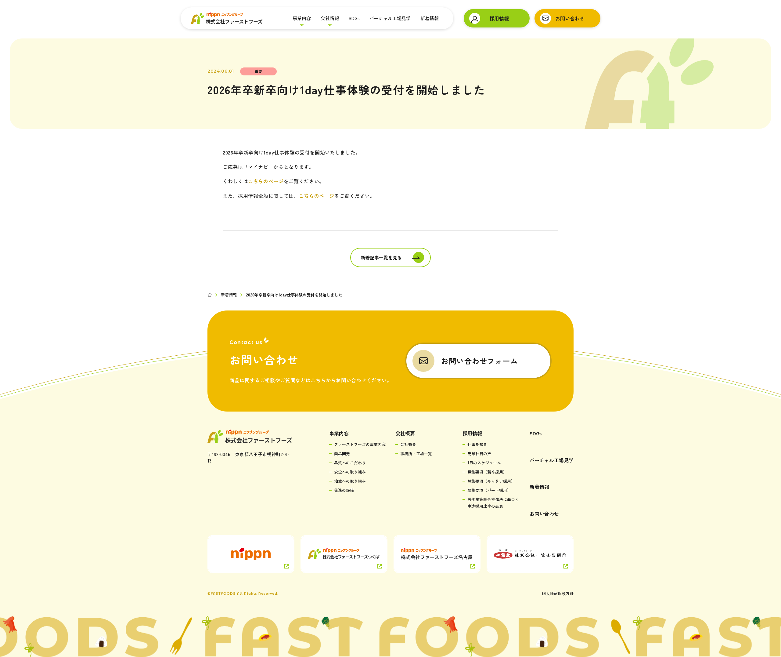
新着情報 (429, 18)
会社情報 (330, 18)
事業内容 (302, 18)
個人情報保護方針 (558, 593)
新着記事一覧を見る (381, 257)
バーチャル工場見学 (390, 18)
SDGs (354, 18)
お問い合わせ (544, 513)
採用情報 (472, 433)
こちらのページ (265, 181)
